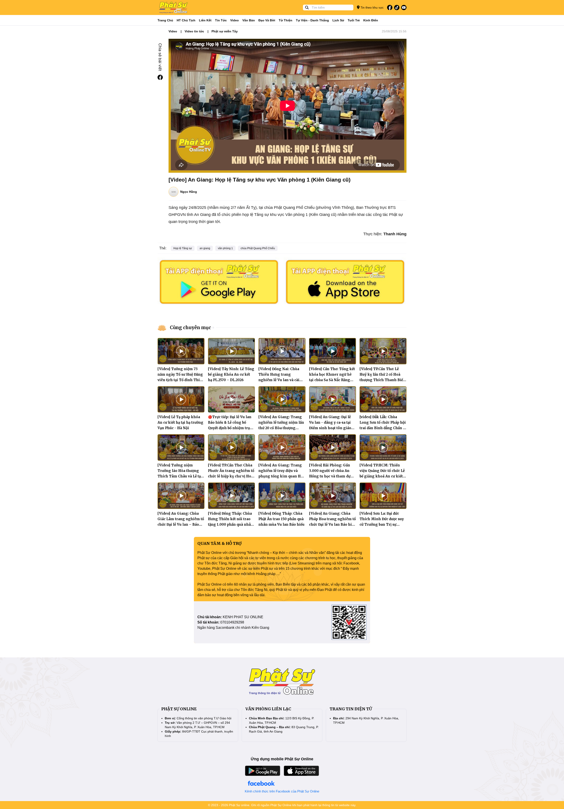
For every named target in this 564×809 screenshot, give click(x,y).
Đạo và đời (266, 20)
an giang (205, 248)
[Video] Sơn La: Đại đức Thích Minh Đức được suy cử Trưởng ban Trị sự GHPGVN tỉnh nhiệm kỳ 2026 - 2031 (382, 524)
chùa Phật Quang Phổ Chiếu (258, 248)
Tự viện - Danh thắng (312, 20)
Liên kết (205, 20)
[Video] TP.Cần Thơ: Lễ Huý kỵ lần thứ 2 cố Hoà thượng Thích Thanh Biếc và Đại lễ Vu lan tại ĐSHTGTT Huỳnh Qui (382, 380)
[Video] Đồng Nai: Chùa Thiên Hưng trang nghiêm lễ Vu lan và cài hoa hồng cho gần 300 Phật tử (278, 380)
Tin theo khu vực (372, 7)
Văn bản (248, 20)
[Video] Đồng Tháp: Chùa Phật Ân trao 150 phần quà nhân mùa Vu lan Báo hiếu (281, 519)
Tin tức (221, 20)
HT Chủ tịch (186, 20)
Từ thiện (285, 20)
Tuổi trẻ (354, 20)
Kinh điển (370, 20)
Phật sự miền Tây (225, 31)
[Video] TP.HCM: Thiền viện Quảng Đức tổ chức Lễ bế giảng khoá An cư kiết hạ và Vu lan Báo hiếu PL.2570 (382, 476)
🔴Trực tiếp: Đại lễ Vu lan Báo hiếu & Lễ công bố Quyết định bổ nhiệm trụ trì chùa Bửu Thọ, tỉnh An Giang (230, 428)
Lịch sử (338, 20)
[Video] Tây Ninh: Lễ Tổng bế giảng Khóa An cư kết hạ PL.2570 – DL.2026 (231, 374)
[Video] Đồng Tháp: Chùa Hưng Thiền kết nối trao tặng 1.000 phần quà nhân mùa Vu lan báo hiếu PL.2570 (230, 524)
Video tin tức (194, 31)
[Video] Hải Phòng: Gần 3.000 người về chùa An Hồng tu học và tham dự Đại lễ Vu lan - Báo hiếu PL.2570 (330, 476)
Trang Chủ (165, 20)
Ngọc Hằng (188, 191)
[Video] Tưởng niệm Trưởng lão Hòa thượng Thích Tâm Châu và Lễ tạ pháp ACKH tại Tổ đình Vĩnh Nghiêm (179, 476)
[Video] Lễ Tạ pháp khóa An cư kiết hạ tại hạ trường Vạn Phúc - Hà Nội (180, 422)
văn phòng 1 (225, 248)
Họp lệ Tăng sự (182, 248)
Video (234, 20)
